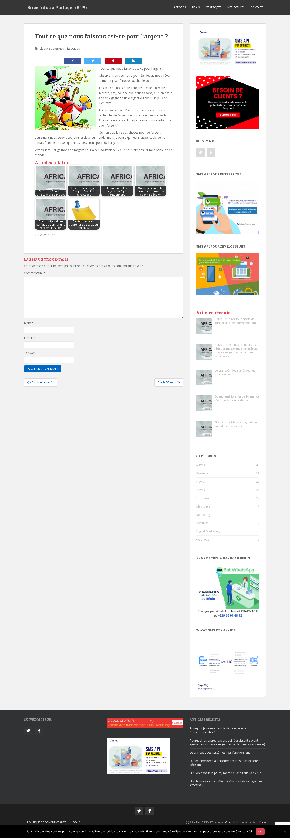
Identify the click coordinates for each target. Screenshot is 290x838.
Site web (30, 353)
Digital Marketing (208, 531)
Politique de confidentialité (46, 822)
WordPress (259, 822)
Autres (75, 49)
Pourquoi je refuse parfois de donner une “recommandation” (218, 730)
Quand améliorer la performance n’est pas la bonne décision (225, 763)
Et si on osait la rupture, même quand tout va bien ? (225, 773)
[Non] (285, 832)
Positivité (202, 523)
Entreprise (203, 498)
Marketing (203, 515)
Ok (260, 831)
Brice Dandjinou (54, 49)
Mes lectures (235, 7)
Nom (29, 323)
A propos (179, 7)
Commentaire (34, 273)
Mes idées (203, 506)
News (200, 482)
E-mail (29, 338)
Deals (196, 7)
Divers (200, 490)
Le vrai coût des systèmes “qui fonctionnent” (220, 753)
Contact (257, 7)
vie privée (202, 540)
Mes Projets (213, 7)
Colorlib (230, 822)
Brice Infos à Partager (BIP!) (57, 7)
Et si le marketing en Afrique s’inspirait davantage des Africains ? (226, 783)
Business (202, 473)
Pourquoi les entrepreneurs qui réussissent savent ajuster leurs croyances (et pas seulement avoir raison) (227, 742)
